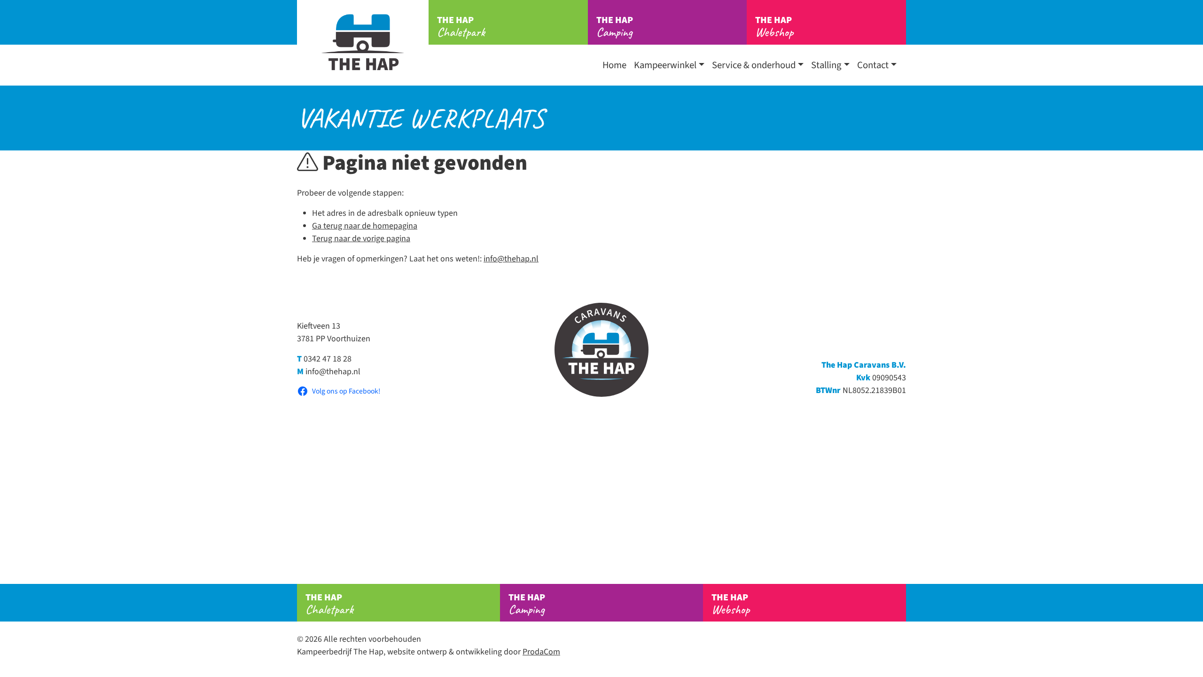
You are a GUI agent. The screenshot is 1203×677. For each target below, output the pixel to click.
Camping (614, 27)
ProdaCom (541, 652)
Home (614, 65)
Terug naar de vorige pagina (361, 238)
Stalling (826, 65)
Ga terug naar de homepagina (364, 226)
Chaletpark (461, 27)
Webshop (774, 27)
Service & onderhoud (754, 65)
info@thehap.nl (511, 259)
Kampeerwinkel (665, 65)
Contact (873, 65)
